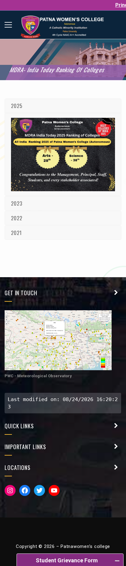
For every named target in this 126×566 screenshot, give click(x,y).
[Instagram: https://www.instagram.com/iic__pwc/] (10, 490)
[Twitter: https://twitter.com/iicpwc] (39, 490)
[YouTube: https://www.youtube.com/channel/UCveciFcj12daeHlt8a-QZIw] (54, 490)
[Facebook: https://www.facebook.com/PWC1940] (24, 490)
